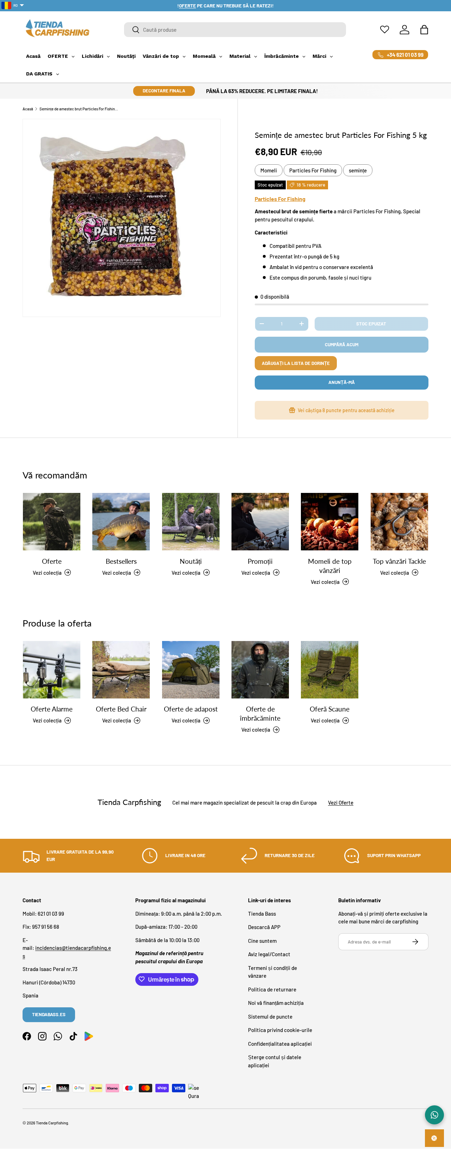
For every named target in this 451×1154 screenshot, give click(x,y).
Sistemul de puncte (270, 1016)
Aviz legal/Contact (269, 954)
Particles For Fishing (312, 170)
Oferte (52, 561)
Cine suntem (262, 940)
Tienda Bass (262, 913)
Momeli (268, 170)
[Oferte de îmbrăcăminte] (260, 669)
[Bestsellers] (121, 521)
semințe (358, 170)
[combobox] (235, 29)
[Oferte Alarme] (51, 669)
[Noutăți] (191, 521)
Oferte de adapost (191, 709)
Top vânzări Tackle (399, 561)
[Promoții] (260, 521)
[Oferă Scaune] (329, 669)
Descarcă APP (264, 927)
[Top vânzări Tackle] (399, 521)
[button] (424, 29)
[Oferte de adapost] (191, 669)
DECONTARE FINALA (164, 90)
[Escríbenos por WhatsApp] (434, 1114)
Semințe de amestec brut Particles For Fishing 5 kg (79, 108)
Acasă (28, 108)
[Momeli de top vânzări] (329, 521)
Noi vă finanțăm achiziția (276, 1003)
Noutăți (191, 561)
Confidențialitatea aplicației (280, 1043)
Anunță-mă (341, 382)
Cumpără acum (341, 344)
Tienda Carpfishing (52, 1123)
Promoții (260, 561)
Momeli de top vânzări (330, 565)
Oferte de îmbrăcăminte (260, 713)
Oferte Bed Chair (121, 709)
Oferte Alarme (52, 709)
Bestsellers (121, 561)
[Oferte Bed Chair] (121, 669)
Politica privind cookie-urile (280, 1030)
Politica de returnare (272, 989)
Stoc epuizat (371, 323)
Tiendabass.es (49, 1014)
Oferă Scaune (330, 709)
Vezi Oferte (340, 802)
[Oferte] (51, 521)
